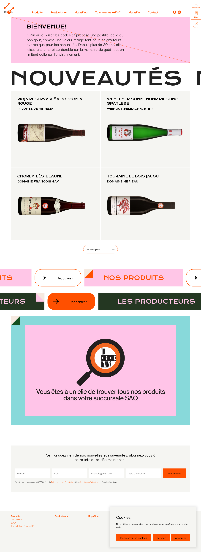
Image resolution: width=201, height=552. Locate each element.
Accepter (180, 538)
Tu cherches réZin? (108, 12)
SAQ (13, 522)
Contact (153, 12)
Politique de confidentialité (62, 481)
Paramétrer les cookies (133, 538)
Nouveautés (17, 519)
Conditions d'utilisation (88, 481)
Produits (37, 12)
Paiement (196, 26)
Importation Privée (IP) (22, 526)
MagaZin (134, 12)
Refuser (161, 538)
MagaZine (80, 12)
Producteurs (59, 12)
